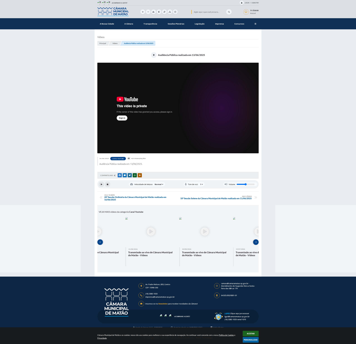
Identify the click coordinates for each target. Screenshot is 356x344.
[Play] (101, 184)
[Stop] (107, 184)
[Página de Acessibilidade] (175, 11)
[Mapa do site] (169, 11)
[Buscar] (229, 12)
